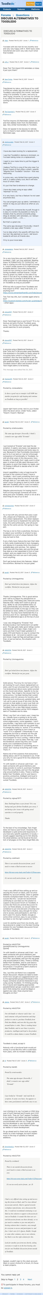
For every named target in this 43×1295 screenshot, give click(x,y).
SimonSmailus (9, 1147)
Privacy (5, 1294)
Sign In (38, 4)
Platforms (35, 9)
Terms (12, 1294)
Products (7, 9)
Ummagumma (9, 506)
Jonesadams (9, 249)
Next (30, 1279)
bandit (7, 422)
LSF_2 (6, 62)
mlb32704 (8, 650)
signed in (8, 1288)
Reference (34, 40)
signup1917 (8, 312)
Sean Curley (8, 79)
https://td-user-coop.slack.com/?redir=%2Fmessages (22, 872)
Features (21, 9)
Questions (23, 15)
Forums (6, 15)
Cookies (20, 1294)
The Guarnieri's (10, 112)
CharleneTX (8, 379)
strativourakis (9, 142)
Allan (6, 40)
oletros (7, 1002)
